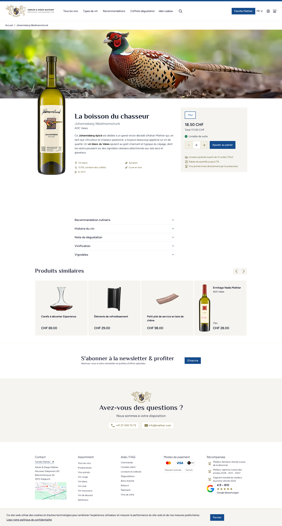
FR (258, 11)
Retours (125, 485)
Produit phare (85, 467)
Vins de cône (127, 494)
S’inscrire (192, 360)
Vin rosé (82, 486)
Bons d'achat (127, 480)
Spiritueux (83, 499)
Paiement (126, 490)
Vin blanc (82, 481)
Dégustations (128, 476)
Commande (127, 462)
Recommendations (114, 11)
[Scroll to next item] (243, 271)
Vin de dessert (85, 495)
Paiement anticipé (173, 470)
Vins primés (84, 472)
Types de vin (90, 11)
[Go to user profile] (268, 11)
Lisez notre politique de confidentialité (29, 519)
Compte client (128, 467)
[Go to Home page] (29, 11)
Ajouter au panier (222, 144)
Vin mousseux (85, 490)
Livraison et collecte (131, 471)
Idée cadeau (166, 11)
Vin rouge (83, 477)
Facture (189, 470)
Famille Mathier (243, 11)
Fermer (217, 517)
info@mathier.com (160, 425)
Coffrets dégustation (142, 11)
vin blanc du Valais (98, 144)
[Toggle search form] (180, 11)
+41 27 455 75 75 (126, 425)
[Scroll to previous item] (236, 271)
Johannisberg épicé (90, 135)
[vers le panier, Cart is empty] (274, 11)
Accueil (9, 25)
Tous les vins (70, 11)
